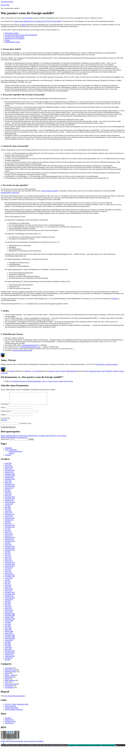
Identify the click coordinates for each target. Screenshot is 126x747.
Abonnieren (8, 448)
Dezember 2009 (10, 613)
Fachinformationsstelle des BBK (22, 350)
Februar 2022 (9, 467)
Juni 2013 (8, 553)
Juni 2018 (8, 507)
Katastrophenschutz (95, 371)
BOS (86, 371)
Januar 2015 (8, 536)
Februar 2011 (9, 589)
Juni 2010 (8, 603)
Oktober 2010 (9, 596)
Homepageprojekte (11, 671)
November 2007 (10, 652)
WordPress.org (9, 723)
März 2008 (8, 649)
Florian (12, 371)
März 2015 (8, 532)
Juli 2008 (7, 642)
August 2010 (9, 599)
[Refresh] (4, 420)
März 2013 (8, 559)
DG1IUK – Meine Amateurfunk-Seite (16, 704)
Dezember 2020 (10, 474)
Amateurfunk (9, 668)
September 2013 (10, 550)
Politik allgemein (71, 371)
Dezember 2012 (10, 562)
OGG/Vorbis (28, 18)
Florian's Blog (5, 5)
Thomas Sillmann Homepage (14, 709)
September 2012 (10, 566)
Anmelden (8, 718)
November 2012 (10, 564)
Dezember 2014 (10, 537)
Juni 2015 (8, 530)
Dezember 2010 (10, 592)
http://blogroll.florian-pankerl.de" (15, 696)
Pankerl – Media (10, 675)
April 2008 (8, 647)
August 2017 (9, 516)
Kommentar (5, 404)
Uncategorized (9, 687)
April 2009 (8, 628)
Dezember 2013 (10, 546)
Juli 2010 (7, 601)
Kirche (7, 673)
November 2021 (10, 470)
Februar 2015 (9, 534)
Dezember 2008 (10, 635)
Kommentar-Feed (10, 721)
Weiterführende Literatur (12, 42)
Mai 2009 (8, 626)
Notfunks (115, 298)
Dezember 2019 (10, 484)
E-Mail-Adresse (6, 411)
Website (3, 415)
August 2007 (9, 658)
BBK (23, 24)
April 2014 (8, 544)
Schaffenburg (9, 686)
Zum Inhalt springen (7, 1)
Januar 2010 (8, 612)
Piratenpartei (9, 677)
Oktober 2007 (9, 654)
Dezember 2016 (10, 518)
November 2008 (10, 636)
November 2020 (10, 475)
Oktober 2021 (9, 472)
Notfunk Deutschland (11, 708)
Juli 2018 (7, 505)
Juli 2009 (7, 622)
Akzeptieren (72, 745)
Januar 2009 (8, 633)
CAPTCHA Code (25, 423)
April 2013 (8, 557)
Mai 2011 (8, 583)
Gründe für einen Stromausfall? (14, 36)
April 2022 (8, 463)
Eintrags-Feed (9, 719)
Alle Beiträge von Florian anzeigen (107, 364)
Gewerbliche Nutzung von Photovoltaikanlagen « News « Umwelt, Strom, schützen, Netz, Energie (42, 381)
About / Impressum (11, 449)
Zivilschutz (4, 373)
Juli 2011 (7, 580)
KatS (103, 371)
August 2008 (9, 640)
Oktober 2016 (9, 520)
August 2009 (9, 621)
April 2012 (8, 571)
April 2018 (8, 511)
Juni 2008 (8, 644)
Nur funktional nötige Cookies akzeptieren (89, 745)
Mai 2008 (8, 645)
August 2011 (9, 578)
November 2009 (10, 615)
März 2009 (8, 629)
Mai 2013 (8, 555)
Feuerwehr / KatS (53, 371)
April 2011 (8, 585)
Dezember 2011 (10, 575)
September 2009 (10, 619)
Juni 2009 (8, 624)
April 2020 (8, 481)
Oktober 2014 (9, 539)
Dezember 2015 (10, 525)
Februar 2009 (9, 631)
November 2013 (10, 548)
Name (3, 407)
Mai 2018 (8, 509)
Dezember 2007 (10, 651)
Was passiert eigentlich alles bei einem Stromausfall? (21, 35)
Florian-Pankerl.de (10, 706)
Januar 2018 (8, 513)
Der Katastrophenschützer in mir (30, 347)
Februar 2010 (9, 610)
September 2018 (10, 502)
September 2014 (10, 541)
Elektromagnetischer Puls (30, 345)
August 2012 (9, 567)
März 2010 (8, 608)
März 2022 (8, 465)
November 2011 (10, 576)
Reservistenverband (11, 684)
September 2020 (10, 479)
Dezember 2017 (10, 514)
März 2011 (8, 587)
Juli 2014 (7, 543)
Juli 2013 (7, 552)
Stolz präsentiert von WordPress (34, 741)
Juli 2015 (7, 528)
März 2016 (8, 523)
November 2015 (10, 527)
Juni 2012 (8, 569)
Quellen (7, 40)
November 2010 (10, 594)
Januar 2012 (8, 573)
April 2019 (8, 493)
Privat (6, 682)
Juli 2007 (7, 659)
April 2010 (8, 606)
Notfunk (115, 371)
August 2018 (9, 504)
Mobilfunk (109, 371)
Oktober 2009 (9, 617)
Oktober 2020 (9, 477)
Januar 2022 (8, 468)
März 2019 (8, 495)
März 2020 (8, 482)
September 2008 (10, 638)
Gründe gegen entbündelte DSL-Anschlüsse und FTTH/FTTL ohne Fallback (38, 21)
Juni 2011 (8, 582)
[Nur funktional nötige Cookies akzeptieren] (116, 745)
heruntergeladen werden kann (10, 192)
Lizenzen (11, 453)
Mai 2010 (8, 605)
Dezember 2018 (10, 497)
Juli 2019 (7, 490)
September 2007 (10, 656)
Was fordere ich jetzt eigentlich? (15, 38)
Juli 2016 (7, 521)
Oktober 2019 (9, 488)
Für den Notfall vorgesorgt (49, 191)
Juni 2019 (8, 491)
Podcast (62, 371)
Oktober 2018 (9, 500)
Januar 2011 (8, 590)
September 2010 (10, 598)
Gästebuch (8, 455)
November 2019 (10, 486)
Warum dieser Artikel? (12, 33)
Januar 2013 (8, 560)
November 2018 (10, 498)
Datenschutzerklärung (15, 451)
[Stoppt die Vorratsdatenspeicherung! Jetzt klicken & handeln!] (2, 743)
